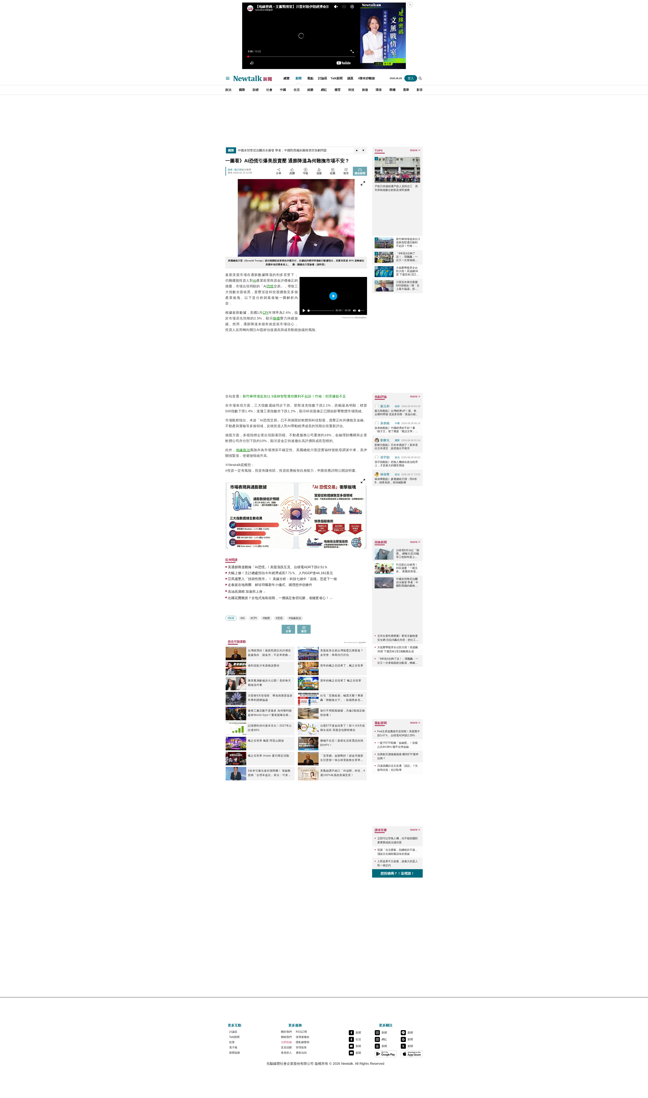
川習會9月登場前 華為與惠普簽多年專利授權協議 (270, 697)
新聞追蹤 (234, 1052)
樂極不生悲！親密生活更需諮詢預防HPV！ (341, 742)
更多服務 (295, 1025)
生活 (297, 89)
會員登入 (286, 1052)
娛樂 (310, 89)
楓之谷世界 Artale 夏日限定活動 (268, 755)
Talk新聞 (337, 78)
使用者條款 (302, 1037)
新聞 (298, 78)
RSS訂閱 (301, 1031)
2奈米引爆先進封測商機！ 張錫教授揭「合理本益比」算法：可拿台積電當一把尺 (269, 773)
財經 (256, 89)
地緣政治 (243, 450)
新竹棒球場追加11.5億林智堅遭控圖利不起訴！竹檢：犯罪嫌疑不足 (294, 396)
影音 (420, 89)
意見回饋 (286, 1047)
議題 (350, 78)
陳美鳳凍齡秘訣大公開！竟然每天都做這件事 (269, 682)
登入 (411, 78)
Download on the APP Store (412, 1053)
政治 (228, 89)
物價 (276, 318)
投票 (232, 1042)
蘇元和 (238, 169)
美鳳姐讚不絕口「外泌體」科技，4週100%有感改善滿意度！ (342, 772)
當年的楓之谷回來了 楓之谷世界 (340, 680)
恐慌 (270, 286)
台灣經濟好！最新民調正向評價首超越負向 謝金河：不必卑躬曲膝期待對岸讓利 (269, 653)
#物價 (266, 618)
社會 (269, 89)
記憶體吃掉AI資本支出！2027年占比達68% (270, 727)
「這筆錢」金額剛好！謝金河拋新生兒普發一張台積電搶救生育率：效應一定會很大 (341, 758)
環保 (379, 89)
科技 (351, 89)
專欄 (392, 89)
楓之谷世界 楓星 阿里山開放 (266, 740)
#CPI (254, 618)
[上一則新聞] (357, 150)
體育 (338, 89)
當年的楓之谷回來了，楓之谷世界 (341, 665)
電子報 (233, 1047)
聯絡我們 (286, 1037)
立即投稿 (286, 1042)
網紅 (324, 89)
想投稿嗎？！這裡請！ (397, 873)
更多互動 (234, 1025)
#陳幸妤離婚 (366, 78)
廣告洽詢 (301, 1052)
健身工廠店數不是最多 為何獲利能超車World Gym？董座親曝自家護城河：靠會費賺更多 (270, 713)
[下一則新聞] (363, 150)
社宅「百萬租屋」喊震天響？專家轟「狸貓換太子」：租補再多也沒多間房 (341, 698)
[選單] (227, 78)
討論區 (322, 78)
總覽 (287, 78)
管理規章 (301, 1047)
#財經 (230, 618)
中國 (283, 89)
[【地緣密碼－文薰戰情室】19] (383, 36)
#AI (242, 618)
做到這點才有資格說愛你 (263, 665)
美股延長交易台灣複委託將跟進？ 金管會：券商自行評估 (341, 652)
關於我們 (286, 1031)
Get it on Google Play (386, 1053)
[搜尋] (420, 78)
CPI (265, 312)
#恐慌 (279, 618)
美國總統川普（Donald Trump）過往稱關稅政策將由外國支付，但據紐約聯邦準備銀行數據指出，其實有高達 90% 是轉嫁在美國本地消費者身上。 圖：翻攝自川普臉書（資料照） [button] (296, 262)
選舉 (406, 89)
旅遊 (365, 89)
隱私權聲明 (302, 1042)
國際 (242, 89)
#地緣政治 (295, 618)
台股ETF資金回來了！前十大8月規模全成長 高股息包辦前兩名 (342, 727)
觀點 (310, 78)
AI (254, 280)
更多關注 (386, 1025)
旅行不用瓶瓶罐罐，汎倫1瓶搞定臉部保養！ (342, 712)
